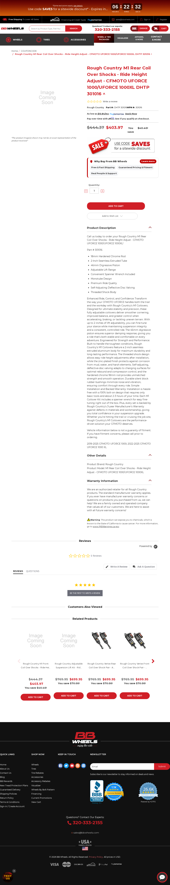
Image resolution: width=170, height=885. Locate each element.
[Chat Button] (162, 877)
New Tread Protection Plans (14, 785)
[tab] (116, 567)
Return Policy (7, 798)
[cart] (155, 28)
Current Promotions (41, 798)
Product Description (101, 227)
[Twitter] (66, 765)
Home (3, 764)
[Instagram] (77, 765)
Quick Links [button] (7, 754)
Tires (46, 39)
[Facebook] (60, 765)
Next (152, 661)
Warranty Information (102, 481)
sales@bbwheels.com (125, 19)
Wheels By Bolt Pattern (43, 789)
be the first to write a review (85, 593)
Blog (2, 777)
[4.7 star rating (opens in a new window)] (114, 789)
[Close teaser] (14, 871)
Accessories (78, 39)
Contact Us (5, 773)
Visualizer (36, 785)
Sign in (147, 19)
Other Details (96, 455)
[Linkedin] (83, 765)
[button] (140, 28)
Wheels (17, 39)
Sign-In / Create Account (12, 806)
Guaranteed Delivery (10, 789)
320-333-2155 (107, 30)
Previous (18, 661)
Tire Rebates (37, 773)
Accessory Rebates (40, 781)
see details (78, 6)
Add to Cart (35, 697)
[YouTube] (72, 765)
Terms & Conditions (9, 802)
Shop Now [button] (37, 754)
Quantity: (94, 185)
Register (163, 19)
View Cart (36, 802)
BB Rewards (6, 781)
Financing (36, 794)
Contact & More (156, 38)
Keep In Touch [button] (67, 754)
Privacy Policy (96, 857)
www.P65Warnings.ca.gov (106, 526)
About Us (4, 769)
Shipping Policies (8, 794)
